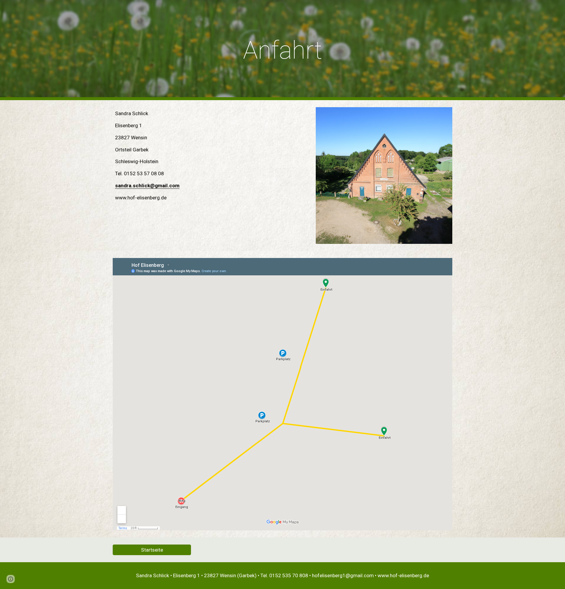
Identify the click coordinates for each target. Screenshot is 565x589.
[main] (282, 50)
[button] (10, 579)
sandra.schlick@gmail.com (147, 185)
